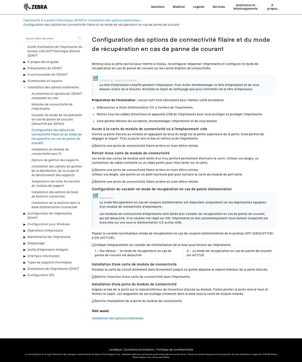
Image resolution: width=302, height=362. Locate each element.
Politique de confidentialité (175, 349)
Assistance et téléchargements (245, 7)
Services (219, 7)
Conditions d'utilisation (139, 349)
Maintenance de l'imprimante (49, 237)
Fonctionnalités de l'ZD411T (48, 74)
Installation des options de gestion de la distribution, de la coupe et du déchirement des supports (57, 171)
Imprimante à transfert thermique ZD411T (53, 20)
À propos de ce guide (43, 62)
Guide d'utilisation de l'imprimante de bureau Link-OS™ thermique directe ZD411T (55, 51)
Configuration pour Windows (49, 224)
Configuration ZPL (41, 275)
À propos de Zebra (272, 7)
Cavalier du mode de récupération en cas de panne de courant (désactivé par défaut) (57, 119)
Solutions (158, 7)
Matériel (179, 7)
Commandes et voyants (45, 81)
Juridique (115, 349)
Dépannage (36, 243)
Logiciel (198, 7)
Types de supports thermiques (50, 262)
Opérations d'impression (45, 230)
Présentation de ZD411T (45, 68)
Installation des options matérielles (114, 20)
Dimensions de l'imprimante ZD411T (54, 268)
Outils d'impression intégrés (48, 249)
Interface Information (44, 256)
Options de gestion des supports (55, 160)
